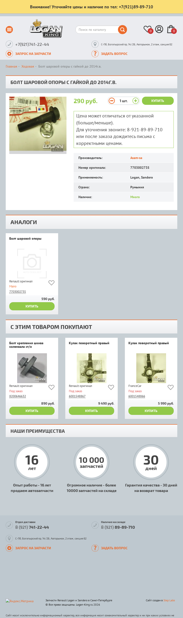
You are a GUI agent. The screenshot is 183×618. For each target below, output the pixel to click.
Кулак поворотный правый (89, 343)
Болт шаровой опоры (25, 239)
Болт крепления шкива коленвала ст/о (26, 345)
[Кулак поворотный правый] (91, 368)
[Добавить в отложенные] (51, 283)
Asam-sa (136, 158)
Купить (157, 101)
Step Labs (169, 600)
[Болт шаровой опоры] (32, 264)
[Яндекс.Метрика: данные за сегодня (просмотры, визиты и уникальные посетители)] (20, 601)
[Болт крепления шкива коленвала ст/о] (32, 368)
